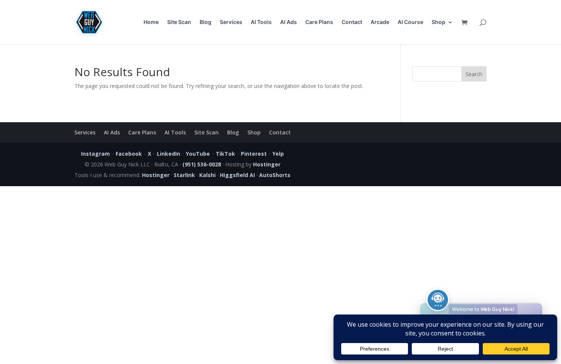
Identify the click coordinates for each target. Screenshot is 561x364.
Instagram (95, 153)
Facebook (129, 153)
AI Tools (261, 22)
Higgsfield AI (237, 175)
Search (474, 74)
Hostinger (266, 164)
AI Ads (288, 22)
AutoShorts (274, 175)
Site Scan (179, 22)
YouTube (198, 153)
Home (151, 22)
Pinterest (254, 153)
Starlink (184, 175)
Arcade (380, 22)
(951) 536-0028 (201, 164)
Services (231, 22)
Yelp (278, 153)
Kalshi (207, 175)
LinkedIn (168, 153)
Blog (205, 22)
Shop (438, 22)
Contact (352, 22)
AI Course (410, 22)
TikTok (225, 153)
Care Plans (319, 22)
